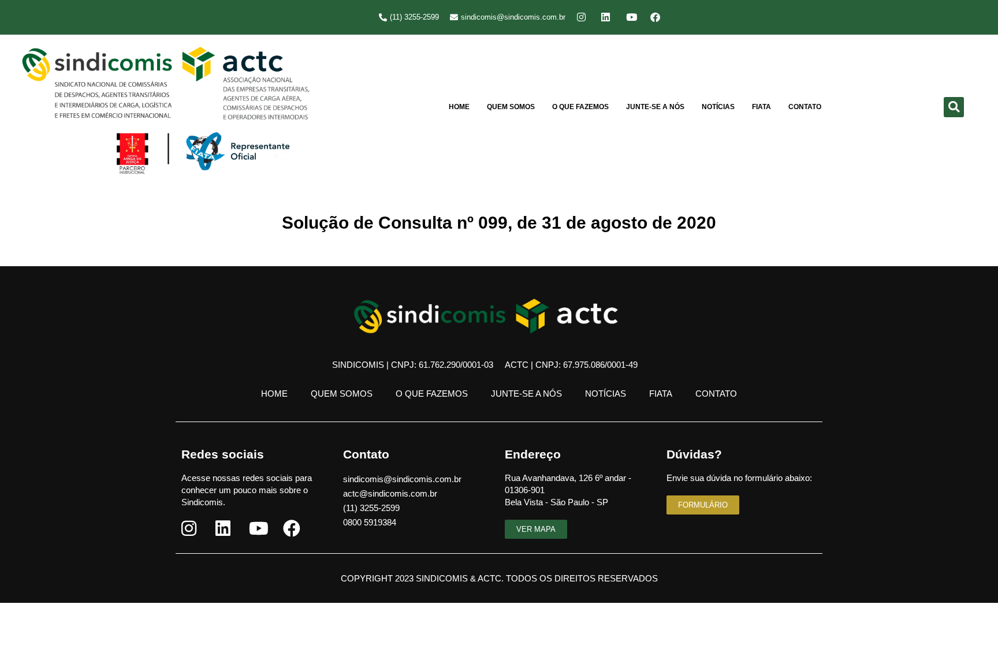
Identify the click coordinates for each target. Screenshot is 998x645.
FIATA (761, 107)
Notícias (718, 107)
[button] (954, 107)
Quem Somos (511, 107)
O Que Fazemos (580, 107)
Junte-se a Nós (655, 107)
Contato (804, 107)
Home (459, 107)
